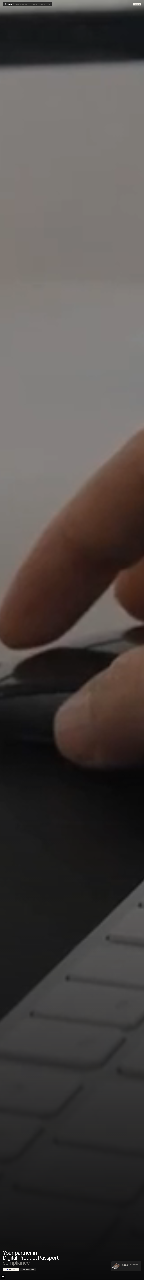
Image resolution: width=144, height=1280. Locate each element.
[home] (8, 4)
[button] (42, 4)
